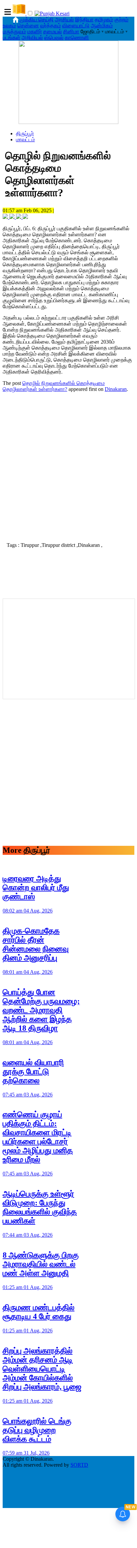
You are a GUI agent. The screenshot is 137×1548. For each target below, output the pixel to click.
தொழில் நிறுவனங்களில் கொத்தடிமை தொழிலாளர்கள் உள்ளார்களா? (54, 386)
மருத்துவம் (14, 31)
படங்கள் (11, 37)
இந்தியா (84, 19)
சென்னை (28, 25)
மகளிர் (34, 31)
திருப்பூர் (25, 133)
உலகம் (9, 25)
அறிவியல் (32, 37)
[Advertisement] (68, 466)
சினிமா (71, 31)
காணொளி (77, 37)
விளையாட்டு (75, 25)
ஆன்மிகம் (102, 25)
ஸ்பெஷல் (54, 37)
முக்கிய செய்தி (37, 19)
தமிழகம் (104, 19)
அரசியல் (64, 19)
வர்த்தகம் (50, 25)
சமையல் (52, 31)
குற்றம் (121, 19)
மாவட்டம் (25, 139)
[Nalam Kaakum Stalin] (68, 122)
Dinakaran (116, 389)
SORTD (79, 1465)
